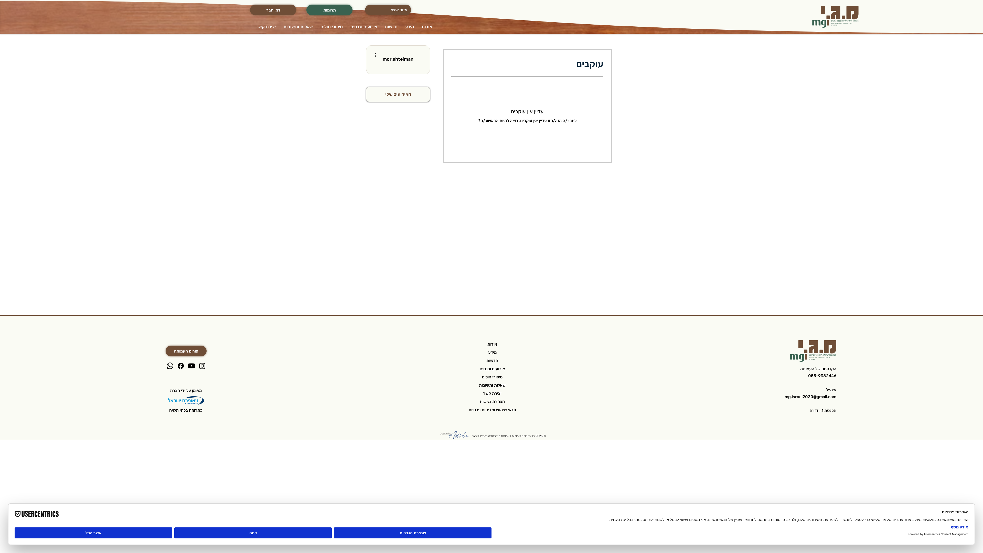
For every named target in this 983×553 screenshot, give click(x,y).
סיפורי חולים (492, 377)
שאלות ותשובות (492, 385)
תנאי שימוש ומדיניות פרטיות (492, 409)
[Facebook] (181, 366)
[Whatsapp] (170, 366)
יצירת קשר (492, 393)
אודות (492, 344)
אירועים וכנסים (492, 368)
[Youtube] (191, 366)
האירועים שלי (398, 94)
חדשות (492, 360)
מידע (492, 352)
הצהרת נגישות (492, 401)
